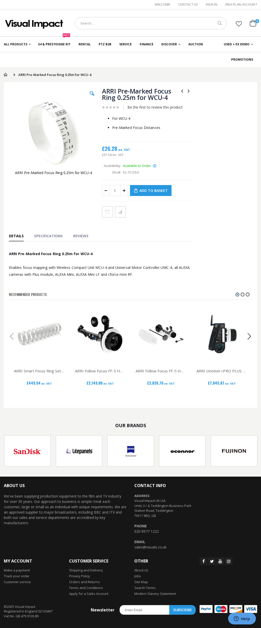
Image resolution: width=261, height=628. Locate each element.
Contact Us (188, 5)
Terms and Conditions (86, 587)
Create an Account (241, 5)
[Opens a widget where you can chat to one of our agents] (242, 619)
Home (5, 74)
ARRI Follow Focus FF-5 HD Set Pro (161, 370)
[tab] (19, 235)
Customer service (17, 582)
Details (16, 235)
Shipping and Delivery (86, 570)
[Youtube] (220, 561)
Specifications (48, 235)
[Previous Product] (182, 90)
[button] (238, 23)
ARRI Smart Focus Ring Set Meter (39, 370)
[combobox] (151, 23)
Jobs (137, 576)
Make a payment (17, 570)
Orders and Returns (84, 582)
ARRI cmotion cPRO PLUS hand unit (222, 370)
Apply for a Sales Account (88, 593)
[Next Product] (188, 90)
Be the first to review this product (155, 107)
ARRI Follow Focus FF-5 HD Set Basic (100, 370)
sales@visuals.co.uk (150, 547)
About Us (141, 570)
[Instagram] (228, 561)
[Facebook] (203, 561)
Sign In (211, 5)
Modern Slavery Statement (155, 593)
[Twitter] (212, 561)
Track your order (17, 576)
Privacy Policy (79, 576)
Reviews (80, 235)
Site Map (141, 582)
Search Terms (145, 587)
